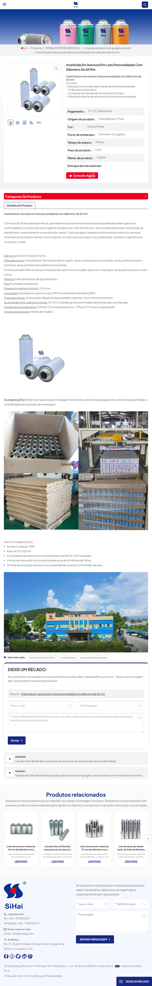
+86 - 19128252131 (19, 918)
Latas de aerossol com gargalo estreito (107, 48)
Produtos (36, 48)
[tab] (19, 205)
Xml (26, 975)
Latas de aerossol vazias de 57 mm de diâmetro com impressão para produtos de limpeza (94, 848)
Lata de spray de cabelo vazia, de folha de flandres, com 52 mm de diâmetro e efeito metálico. (131, 848)
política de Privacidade (47, 975)
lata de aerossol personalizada (93, 657)
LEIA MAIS (21, 861)
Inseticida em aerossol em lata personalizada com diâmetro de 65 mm (63, 694)
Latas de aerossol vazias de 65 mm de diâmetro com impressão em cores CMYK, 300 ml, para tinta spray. (20, 848)
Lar (25, 48)
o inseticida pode (68, 657)
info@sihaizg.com (23, 933)
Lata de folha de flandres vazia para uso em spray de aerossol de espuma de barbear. (58, 848)
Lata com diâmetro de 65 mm (42, 657)
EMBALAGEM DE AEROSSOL (63, 48)
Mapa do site (13, 975)
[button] (148, 839)
